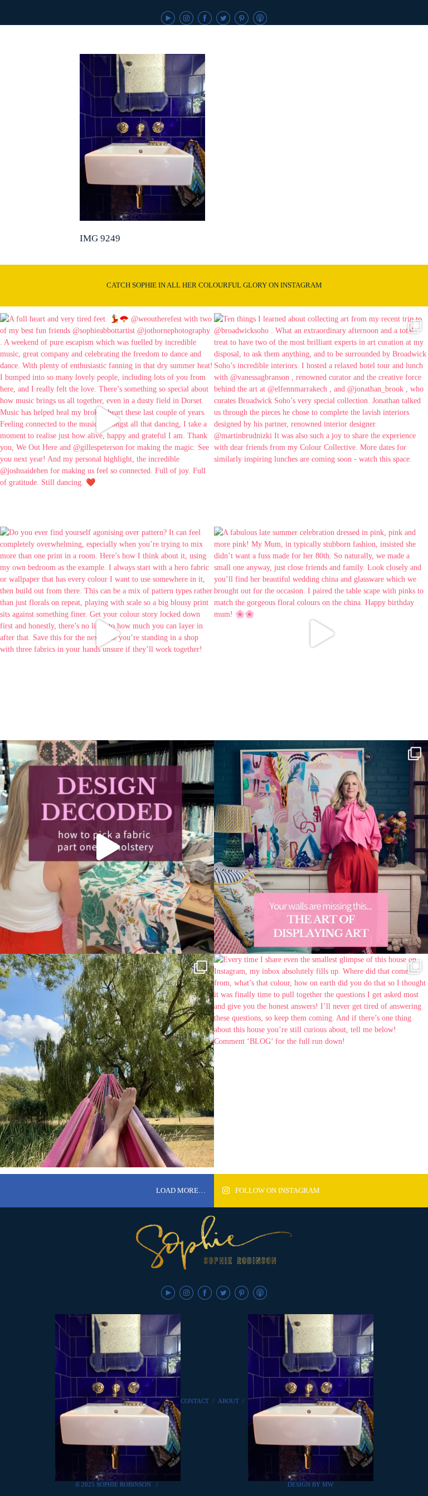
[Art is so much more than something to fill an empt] (321, 847)
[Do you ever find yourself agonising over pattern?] (107, 633)
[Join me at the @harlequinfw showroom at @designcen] (107, 847)
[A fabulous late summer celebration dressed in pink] (321, 633)
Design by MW (310, 1484)
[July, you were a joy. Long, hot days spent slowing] (107, 1060)
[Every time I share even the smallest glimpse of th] (321, 1060)
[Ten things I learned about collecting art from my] (321, 420)
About (228, 1401)
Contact (195, 1401)
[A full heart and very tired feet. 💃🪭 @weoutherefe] (107, 420)
